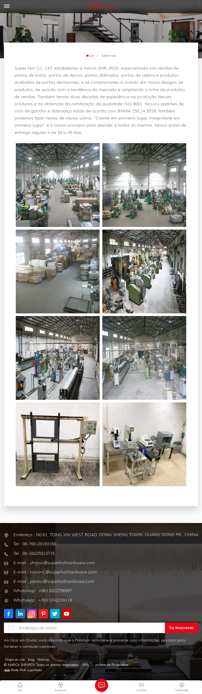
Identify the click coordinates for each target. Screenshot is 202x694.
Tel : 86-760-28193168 (34, 543)
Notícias (43, 659)
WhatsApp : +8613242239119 (42, 600)
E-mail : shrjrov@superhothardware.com (54, 562)
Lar (91, 56)
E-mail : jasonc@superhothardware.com (53, 581)
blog (31, 659)
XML (85, 665)
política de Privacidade (111, 665)
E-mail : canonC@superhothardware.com (55, 571)
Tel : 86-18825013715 (34, 553)
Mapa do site (15, 659)
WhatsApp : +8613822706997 (42, 590)
